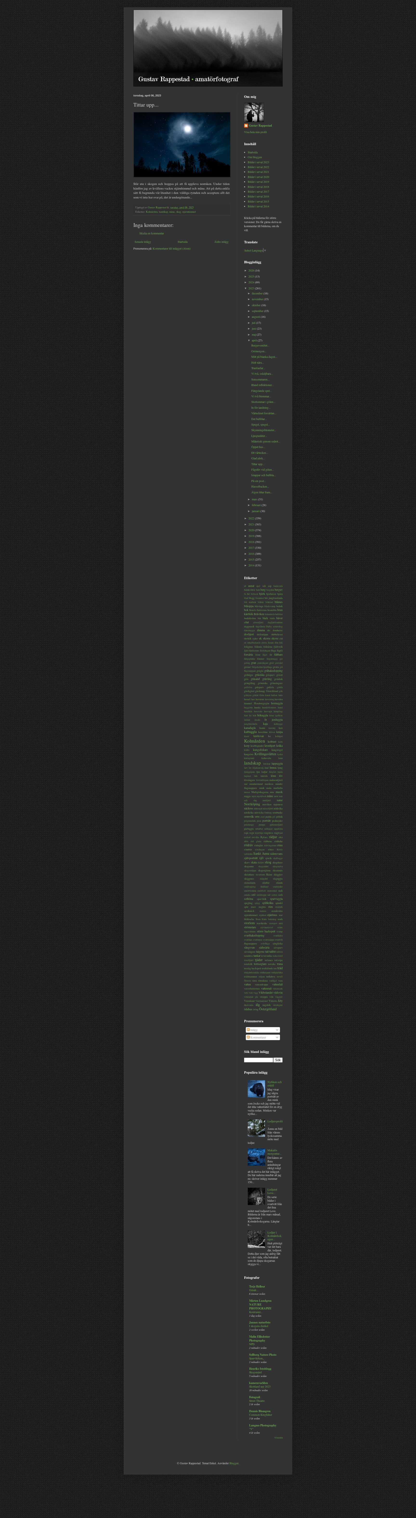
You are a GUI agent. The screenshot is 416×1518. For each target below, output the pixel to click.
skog (178, 211)
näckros (248, 808)
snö (253, 894)
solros (274, 894)
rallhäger (268, 828)
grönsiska (262, 683)
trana (280, 964)
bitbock (254, 594)
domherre (278, 630)
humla (257, 707)
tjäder (259, 959)
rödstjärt (258, 845)
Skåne (269, 874)
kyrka (280, 754)
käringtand (249, 758)
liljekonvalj (258, 767)
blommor (259, 598)
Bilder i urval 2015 (258, 201)
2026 (251, 270)
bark (258, 589)
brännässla (270, 614)
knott (246, 736)
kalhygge (278, 723)
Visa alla (278, 1437)
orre (257, 816)
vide (251, 992)
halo (281, 695)
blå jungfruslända (274, 598)
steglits (262, 906)
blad (246, 598)
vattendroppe (261, 984)
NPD (251, 1344)
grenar (247, 667)
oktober (256, 305)
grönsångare (276, 683)
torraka (271, 964)
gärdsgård (249, 691)
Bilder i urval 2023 (258, 162)
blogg (251, 598)
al (245, 586)
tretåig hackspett (252, 968)
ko (269, 736)
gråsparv (270, 675)
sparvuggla (276, 899)
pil (274, 816)
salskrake (248, 853)
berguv (279, 589)
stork (280, 919)
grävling (267, 679)
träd (280, 968)
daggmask (249, 626)
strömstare (250, 927)
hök (254, 715)
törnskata (263, 980)
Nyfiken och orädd (274, 1083)
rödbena (268, 841)
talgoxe (260, 951)
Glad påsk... (258, 458)
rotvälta (255, 837)
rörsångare (260, 849)
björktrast (271, 594)
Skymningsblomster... (263, 430)
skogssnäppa (250, 870)
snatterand (272, 890)
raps (246, 832)
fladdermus (254, 650)
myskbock (261, 796)
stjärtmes (272, 915)
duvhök (247, 638)
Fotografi (254, 1397)
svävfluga (265, 943)
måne (172, 211)
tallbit (272, 951)
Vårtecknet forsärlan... (263, 413)
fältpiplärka (249, 658)
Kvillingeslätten (265, 754)
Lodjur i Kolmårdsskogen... (274, 1235)
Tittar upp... (258, 464)
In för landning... (261, 407)
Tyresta (247, 980)
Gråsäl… (254, 1290)
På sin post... (258, 481)
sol (268, 894)
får (271, 654)
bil (248, 594)
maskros (269, 784)
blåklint (269, 602)
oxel (262, 816)
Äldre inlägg (221, 242)
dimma (261, 630)
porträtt (266, 820)
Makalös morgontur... (274, 1151)
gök (281, 691)
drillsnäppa (262, 634)
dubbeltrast (277, 634)
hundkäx (248, 711)
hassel (247, 699)
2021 (251, 524)
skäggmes (249, 878)
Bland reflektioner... (262, 385)
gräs (246, 679)
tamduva (248, 955)
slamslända (249, 882)
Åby (280, 1001)
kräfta (246, 750)
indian (247, 719)
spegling (248, 903)
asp (269, 586)
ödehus (248, 1009)
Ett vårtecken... (259, 452)
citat (246, 622)
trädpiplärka (277, 972)
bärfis (272, 618)
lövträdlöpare (262, 780)
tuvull (280, 976)
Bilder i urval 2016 (258, 196)
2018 (251, 542)
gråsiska (259, 675)
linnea (273, 767)
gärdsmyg (260, 691)
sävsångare (249, 951)
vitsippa (264, 996)
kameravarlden (258, 1383)
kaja (265, 723)
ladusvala (266, 758)
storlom (249, 923)
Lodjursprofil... (275, 1122)
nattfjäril (267, 800)
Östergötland (268, 1009)
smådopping (250, 886)
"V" (251, 1429)
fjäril (246, 650)
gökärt (256, 695)
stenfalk (279, 906)
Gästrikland (272, 691)
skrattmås (278, 870)
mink (261, 788)
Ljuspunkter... (259, 436)
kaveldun (262, 732)
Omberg (268, 812)
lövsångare (249, 780)
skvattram (260, 874)
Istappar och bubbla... (263, 475)
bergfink (270, 589)
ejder (255, 638)
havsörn (279, 699)
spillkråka (267, 903)
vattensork (278, 988)
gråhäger (248, 675)
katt (281, 728)
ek (260, 638)
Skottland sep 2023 (260, 1386)
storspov (273, 923)
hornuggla (277, 703)
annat (251, 586)
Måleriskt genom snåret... (265, 441)
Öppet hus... (258, 447)
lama (280, 758)
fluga (273, 650)
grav (271, 662)
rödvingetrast (270, 845)
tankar (257, 955)
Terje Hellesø (257, 1286)
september (258, 311)
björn (280, 594)
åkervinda (248, 1005)
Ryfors (263, 837)
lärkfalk (264, 776)
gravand (279, 662)
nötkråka (278, 808)
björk (262, 594)
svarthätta (278, 935)
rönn (280, 845)
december (257, 293)
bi (245, 594)
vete (246, 992)
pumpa (262, 824)
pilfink (279, 816)
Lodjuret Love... (272, 1191)
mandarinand (256, 784)
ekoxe (275, 638)
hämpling (278, 711)
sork (280, 894)
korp (246, 745)
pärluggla (249, 828)
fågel (265, 654)
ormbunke (278, 812)
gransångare (262, 662)
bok (246, 610)
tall (267, 951)
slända (279, 882)
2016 (251, 554)
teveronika (266, 955)
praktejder (277, 820)
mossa (247, 792)
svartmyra (257, 939)
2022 (251, 518)
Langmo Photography (262, 1425)
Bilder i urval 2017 (258, 191)
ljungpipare (249, 771)
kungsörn (248, 754)
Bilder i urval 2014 (258, 206)
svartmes (248, 939)
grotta (276, 667)
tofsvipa (278, 960)
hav (253, 699)
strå (281, 923)
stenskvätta (277, 911)
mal (245, 784)
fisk (281, 642)
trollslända (267, 968)
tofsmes (269, 960)
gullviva (248, 687)
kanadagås (250, 728)
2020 (251, 530)
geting (247, 662)
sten (270, 906)
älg (258, 1004)
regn (251, 832)
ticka (275, 955)
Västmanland (261, 1001)
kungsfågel (277, 750)
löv (281, 776)
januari (256, 511)
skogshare (278, 862)
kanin (262, 728)
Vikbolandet (266, 992)
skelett (261, 862)
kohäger (279, 736)
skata (254, 862)
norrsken (266, 804)
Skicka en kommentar (151, 233)
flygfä (280, 650)
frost (257, 654)
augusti (256, 317)
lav (250, 767)
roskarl (247, 837)
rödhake (278, 841)
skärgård (264, 878)
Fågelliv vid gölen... (262, 469)
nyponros (278, 804)
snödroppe (261, 894)
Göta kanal (265, 695)
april (255, 340)
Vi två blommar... (261, 396)
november (258, 299)
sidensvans (276, 853)
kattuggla (250, 731)
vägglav (279, 996)
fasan (270, 642)
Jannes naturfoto (259, 1322)
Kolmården (151, 211)
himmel (248, 703)
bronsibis (272, 610)
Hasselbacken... (260, 486)
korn (280, 741)
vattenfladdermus (252, 988)
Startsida (183, 242)
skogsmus (249, 866)
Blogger (233, 1463)
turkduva (270, 976)
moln (268, 788)
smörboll (261, 890)
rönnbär (248, 849)
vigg (256, 992)
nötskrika (249, 812)
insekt (257, 719)
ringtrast (278, 832)
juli (254, 323)
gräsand (255, 679)
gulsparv (259, 687)
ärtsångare (278, 1005)
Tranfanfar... (258, 368)
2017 (251, 547)
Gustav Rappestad (260, 126)
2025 (251, 276)
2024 (251, 282)
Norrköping (252, 804)
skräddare (249, 874)
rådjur (273, 836)
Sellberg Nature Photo (262, 1355)
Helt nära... (257, 362)
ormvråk (249, 816)
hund (280, 707)
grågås (260, 670)
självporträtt (251, 858)
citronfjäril (258, 622)
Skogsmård (255, 1372)
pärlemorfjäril (276, 824)
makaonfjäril (276, 780)
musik (279, 792)
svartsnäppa (268, 939)
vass (280, 980)
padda (269, 816)
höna (271, 715)
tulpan (262, 976)
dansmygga (249, 630)
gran (253, 662)
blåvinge (259, 606)
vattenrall (266, 988)
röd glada (256, 841)
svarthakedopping (254, 935)
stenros (263, 911)
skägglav (278, 874)
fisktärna (267, 646)
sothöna (248, 899)
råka (281, 837)
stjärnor (262, 915)
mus (272, 792)
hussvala (258, 711)
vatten (247, 984)
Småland (264, 886)
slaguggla (278, 878)
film (276, 642)
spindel (279, 903)
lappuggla (277, 763)
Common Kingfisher (260, 1414)
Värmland (249, 1001)
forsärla (248, 654)
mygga (247, 796)
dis (268, 630)
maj (254, 334)
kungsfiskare (260, 750)
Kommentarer (258, 1037)
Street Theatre (257, 1401)
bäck (265, 618)
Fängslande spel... (261, 391)
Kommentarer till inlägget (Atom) (172, 248)
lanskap (266, 763)
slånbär (266, 882)
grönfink (278, 679)
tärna (254, 980)
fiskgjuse (248, 646)
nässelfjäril (268, 808)
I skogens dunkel (258, 1326)
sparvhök (261, 899)
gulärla (270, 687)
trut (275, 968)
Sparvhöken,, (256, 1358)
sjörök (268, 858)
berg (263, 589)
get (281, 658)
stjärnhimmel (189, 211)
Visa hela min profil (255, 132)
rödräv (248, 845)
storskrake (262, 923)
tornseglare (260, 964)
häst (246, 715)
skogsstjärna (264, 870)
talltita (279, 951)
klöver (272, 732)
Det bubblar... (259, 419)
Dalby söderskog (274, 626)
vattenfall (277, 984)
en (245, 642)
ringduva (268, 832)
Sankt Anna (261, 853)
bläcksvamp (269, 606)
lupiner (247, 776)
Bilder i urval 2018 (258, 187)
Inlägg (254, 1030)
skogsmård (263, 866)
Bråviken (259, 614)
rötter (271, 849)
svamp (280, 931)
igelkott (279, 715)
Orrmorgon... (258, 351)
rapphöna (278, 828)
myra (254, 796)
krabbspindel (257, 745)
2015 (251, 559)
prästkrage (249, 824)
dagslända (260, 626)
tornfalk (248, 964)
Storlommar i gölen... (263, 402)
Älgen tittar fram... (261, 492)
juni (254, 328)
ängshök (266, 1005)
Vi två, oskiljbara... (262, 373)
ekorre (266, 638)
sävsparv (278, 947)
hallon (274, 695)
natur (280, 800)
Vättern (273, 1001)
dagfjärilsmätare (275, 622)
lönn (273, 776)
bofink (279, 606)
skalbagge (278, 858)
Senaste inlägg (143, 242)
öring (255, 1009)
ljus (258, 771)
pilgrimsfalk (250, 820)
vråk (271, 996)
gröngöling (249, 683)
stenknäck (249, 911)
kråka (279, 745)
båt (259, 618)
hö (250, 715)
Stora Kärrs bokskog (266, 919)
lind (266, 767)
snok (280, 890)
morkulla (278, 788)
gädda (280, 687)
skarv (247, 862)
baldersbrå (249, 589)
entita (264, 642)
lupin (280, 771)
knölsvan (259, 736)
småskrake (278, 886)
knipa (279, 732)
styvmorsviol (266, 927)
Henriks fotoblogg (260, 1369)
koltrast (272, 741)
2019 (251, 536)
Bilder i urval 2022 (258, 167)
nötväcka (259, 812)
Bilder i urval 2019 (258, 181)
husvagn (268, 711)
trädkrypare (265, 972)
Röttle (280, 849)
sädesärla (264, 947)
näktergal (258, 808)
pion (259, 820)
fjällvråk (278, 646)
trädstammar (250, 976)
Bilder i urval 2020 (258, 177)
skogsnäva (278, 866)
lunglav (272, 771)
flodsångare (265, 650)
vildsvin (278, 992)
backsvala (278, 586)
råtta (246, 841)
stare (253, 906)
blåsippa (249, 606)
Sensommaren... (260, 379)
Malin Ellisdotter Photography (259, 1338)
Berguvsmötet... (260, 345)
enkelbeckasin (253, 642)
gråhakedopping (273, 670)
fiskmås (258, 646)
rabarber (259, 828)
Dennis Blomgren (260, 1411)
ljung (280, 767)
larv (246, 767)
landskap (163, 211)
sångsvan (249, 947)
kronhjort (270, 745)
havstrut (260, 699)
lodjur (264, 771)
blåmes (279, 602)
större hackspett (266, 931)
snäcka (247, 894)
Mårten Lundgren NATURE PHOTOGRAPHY (260, 1304)
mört (276, 796)
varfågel (273, 980)
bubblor (279, 614)
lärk (256, 776)
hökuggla (262, 715)
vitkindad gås (251, 996)
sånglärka (278, 943)
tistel (280, 955)
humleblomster (269, 707)
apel (258, 586)
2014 (251, 565)
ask (264, 586)
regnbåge (259, 832)
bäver (279, 618)
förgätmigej (272, 658)
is (266, 719)
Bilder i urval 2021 (258, 172)
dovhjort (249, 634)
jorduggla (277, 719)
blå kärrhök (250, 602)
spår (246, 906)
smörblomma (250, 890)
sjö (261, 857)
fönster (260, 658)
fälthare (278, 654)
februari (256, 505)
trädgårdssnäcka (251, 972)
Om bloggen (255, 157)
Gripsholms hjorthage (262, 667)
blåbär (261, 602)
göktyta (247, 695)
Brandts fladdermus (258, 610)
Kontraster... (256, 1312)
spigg (257, 903)
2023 (251, 288)
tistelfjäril (249, 960)
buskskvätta (250, 618)
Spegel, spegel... (260, 424)
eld (281, 638)
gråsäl (279, 675)
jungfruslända (250, 723)
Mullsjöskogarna (259, 792)
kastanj (272, 728)
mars (255, 499)
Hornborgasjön (261, 703)
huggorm (248, 707)
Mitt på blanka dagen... (264, 357)
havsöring (269, 699)
